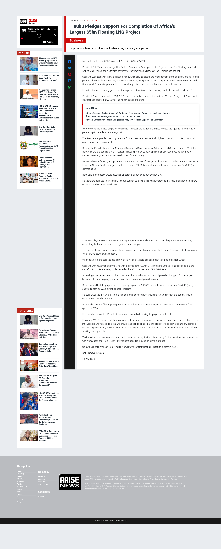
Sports (19, 489)
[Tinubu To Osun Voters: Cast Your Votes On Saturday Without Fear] (29, 361)
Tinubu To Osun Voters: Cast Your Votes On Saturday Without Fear (49, 363)
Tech (19, 492)
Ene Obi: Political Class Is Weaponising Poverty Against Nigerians (49, 318)
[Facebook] (82, 364)
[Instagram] (85, 364)
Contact (20, 499)
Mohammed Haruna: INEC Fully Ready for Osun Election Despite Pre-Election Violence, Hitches (49, 94)
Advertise (41, 479)
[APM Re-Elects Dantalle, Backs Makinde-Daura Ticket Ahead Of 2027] (29, 173)
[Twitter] (83, 364)
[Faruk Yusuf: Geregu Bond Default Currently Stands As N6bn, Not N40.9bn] (29, 329)
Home (19, 471)
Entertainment (22, 487)
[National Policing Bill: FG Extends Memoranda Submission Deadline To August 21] (29, 375)
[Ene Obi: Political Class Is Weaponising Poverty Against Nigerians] (29, 315)
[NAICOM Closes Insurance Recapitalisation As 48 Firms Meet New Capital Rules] (29, 141)
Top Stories (25, 310)
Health (19, 494)
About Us (41, 477)
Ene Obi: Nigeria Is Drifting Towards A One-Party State (47, 129)
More (19, 502)
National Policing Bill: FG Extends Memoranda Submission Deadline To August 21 (48, 380)
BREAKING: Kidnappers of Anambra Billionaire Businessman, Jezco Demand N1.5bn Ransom (49, 436)
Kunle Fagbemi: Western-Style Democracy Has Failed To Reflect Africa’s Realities (48, 419)
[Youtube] (87, 364)
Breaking (20, 474)
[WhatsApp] (86, 364)
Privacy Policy (43, 484)
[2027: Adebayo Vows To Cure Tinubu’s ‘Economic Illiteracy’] (29, 75)
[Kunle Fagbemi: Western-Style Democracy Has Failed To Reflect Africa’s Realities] (29, 414)
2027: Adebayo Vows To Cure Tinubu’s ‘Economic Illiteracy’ (49, 78)
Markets (41, 497)
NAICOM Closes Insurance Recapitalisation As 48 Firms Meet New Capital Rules (48, 146)
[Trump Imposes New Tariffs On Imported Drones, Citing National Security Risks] (29, 343)
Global (19, 476)
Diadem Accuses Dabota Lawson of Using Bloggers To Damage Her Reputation (47, 162)
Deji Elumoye (91, 21)
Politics (20, 484)
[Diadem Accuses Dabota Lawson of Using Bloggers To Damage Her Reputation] (29, 157)
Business (76, 40)
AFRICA (20, 479)
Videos (19, 497)
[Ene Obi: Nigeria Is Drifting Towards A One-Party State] (29, 126)
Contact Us (42, 482)
